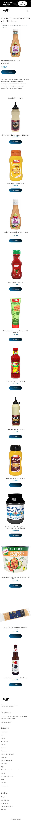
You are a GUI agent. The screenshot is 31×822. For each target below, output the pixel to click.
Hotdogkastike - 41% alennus (15, 430)
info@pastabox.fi (6, 722)
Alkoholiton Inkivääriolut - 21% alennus (15, 678)
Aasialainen (4, 732)
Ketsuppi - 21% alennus (15, 282)
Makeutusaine (5, 757)
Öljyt (2, 767)
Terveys (3, 782)
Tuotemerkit (12, 60)
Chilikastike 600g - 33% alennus (15, 381)
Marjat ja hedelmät (7, 760)
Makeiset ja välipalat (7, 754)
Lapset (3, 744)
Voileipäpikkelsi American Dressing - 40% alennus (15, 332)
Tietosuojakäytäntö (7, 806)
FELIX (18, 60)
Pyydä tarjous (22, 3)
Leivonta (3, 751)
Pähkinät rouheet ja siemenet (10, 770)
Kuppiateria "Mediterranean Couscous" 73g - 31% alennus (15, 578)
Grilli (2, 735)
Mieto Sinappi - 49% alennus (15, 183)
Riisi (2, 779)
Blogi (2, 797)
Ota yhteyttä (5, 800)
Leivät (3, 748)
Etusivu (3, 24)
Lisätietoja (8, 72)
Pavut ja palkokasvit (7, 776)
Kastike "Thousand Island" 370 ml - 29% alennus (15, 233)
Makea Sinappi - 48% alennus (15, 478)
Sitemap (3, 809)
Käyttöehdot (5, 803)
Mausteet (4, 763)
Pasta (3, 773)
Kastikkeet (4, 741)
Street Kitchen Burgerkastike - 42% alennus (15, 135)
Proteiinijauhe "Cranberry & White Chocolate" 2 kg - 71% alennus (15, 527)
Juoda (3, 738)
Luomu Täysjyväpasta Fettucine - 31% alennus (15, 628)
